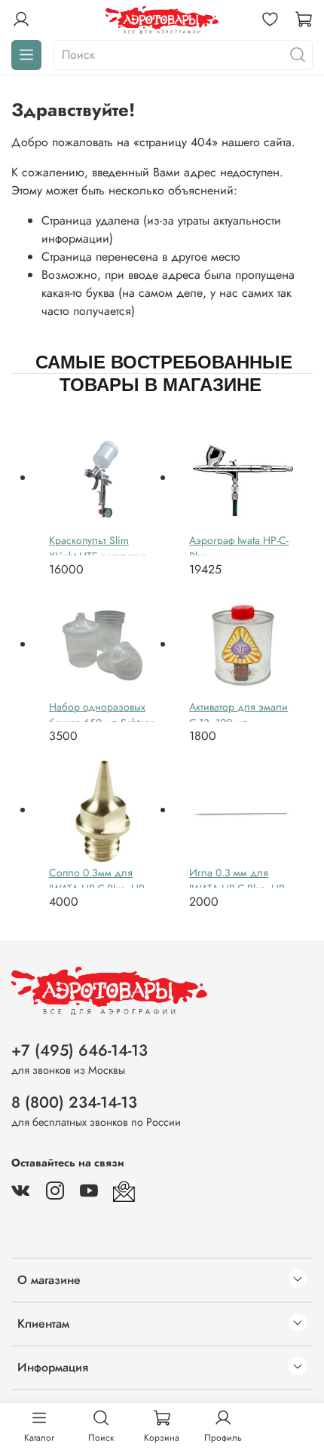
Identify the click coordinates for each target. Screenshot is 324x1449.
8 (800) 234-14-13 (74, 1102)
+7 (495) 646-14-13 (79, 1050)
